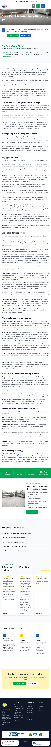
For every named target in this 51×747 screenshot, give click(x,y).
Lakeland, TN (30, 714)
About (40, 704)
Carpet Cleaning (17, 704)
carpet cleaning (44, 459)
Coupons (41, 706)
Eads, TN (29, 717)
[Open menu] (48, 6)
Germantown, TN (30, 706)
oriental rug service (24, 457)
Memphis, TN (30, 708)
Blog (40, 708)
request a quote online (23, 454)
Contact (41, 710)
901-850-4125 (11, 454)
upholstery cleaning (8, 461)
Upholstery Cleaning (18, 710)
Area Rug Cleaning (18, 706)
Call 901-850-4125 (33, 1)
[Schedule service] (43, 6)
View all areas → (30, 719)
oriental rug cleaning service (28, 436)
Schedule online (25, 35)
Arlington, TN (30, 712)
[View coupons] (33, 6)
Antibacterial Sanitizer (19, 715)
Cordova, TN (30, 715)
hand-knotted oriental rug (16, 124)
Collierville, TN (30, 704)
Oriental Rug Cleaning (19, 708)
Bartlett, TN (29, 710)
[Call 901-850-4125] (38, 6)
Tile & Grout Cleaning (19, 717)
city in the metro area (22, 455)
